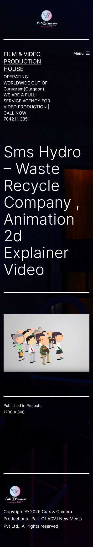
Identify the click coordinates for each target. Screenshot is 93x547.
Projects (33, 405)
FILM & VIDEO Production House (22, 61)
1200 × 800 (14, 412)
